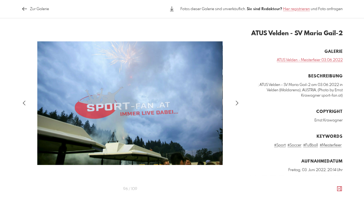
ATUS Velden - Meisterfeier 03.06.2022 (310, 60)
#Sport (280, 145)
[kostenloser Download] (172, 9)
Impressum (313, 201)
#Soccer (294, 145)
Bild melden (334, 194)
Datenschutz (333, 201)
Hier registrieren (296, 9)
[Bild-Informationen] (339, 189)
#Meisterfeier (331, 145)
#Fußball (310, 145)
